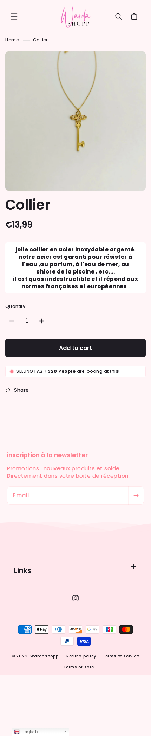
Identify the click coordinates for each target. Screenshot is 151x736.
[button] (14, 16)
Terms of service (121, 656)
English (29, 731)
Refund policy (81, 656)
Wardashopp (44, 656)
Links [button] (22, 570)
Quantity (15, 306)
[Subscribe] (136, 495)
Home (12, 40)
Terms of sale (79, 667)
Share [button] (21, 389)
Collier (40, 40)
